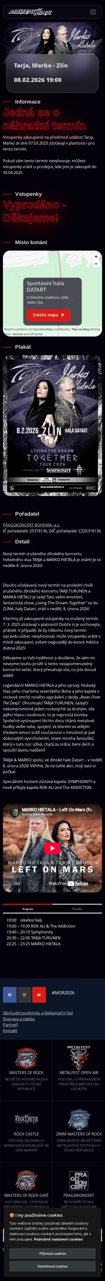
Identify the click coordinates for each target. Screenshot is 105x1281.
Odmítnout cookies (52, 1266)
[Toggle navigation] (93, 12)
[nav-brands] (30, 12)
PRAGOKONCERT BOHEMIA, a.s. (31, 525)
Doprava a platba (19, 1019)
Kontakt (10, 1030)
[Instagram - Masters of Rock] (24, 995)
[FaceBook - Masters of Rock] (10, 995)
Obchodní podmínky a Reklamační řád (38, 1013)
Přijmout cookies (52, 1253)
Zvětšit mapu (45, 315)
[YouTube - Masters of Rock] (39, 995)
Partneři (10, 1024)
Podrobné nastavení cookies (58, 1239)
